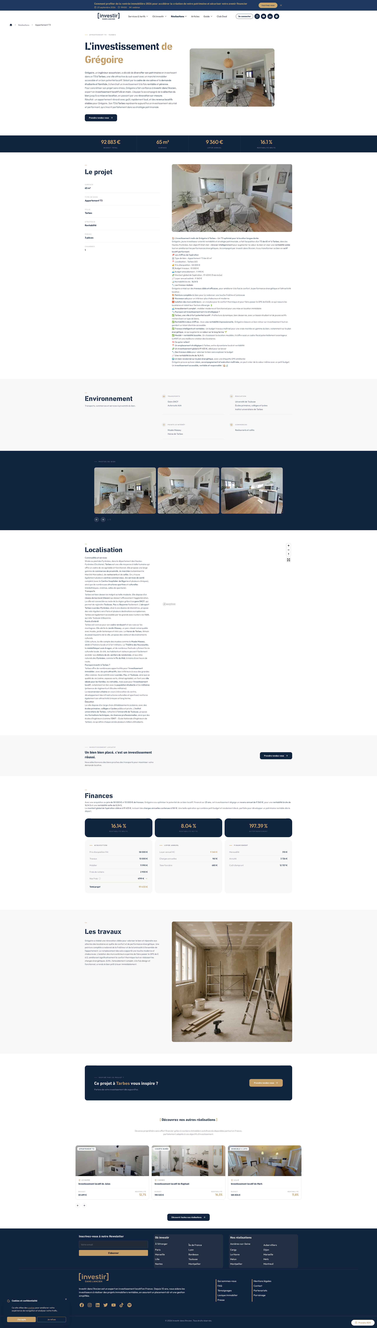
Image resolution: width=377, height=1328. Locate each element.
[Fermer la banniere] (281, 5)
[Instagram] (257, 16)
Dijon (266, 1249)
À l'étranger (161, 1243)
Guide (207, 16)
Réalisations (177, 16)
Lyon (191, 1249)
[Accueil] (10, 24)
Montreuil (268, 1263)
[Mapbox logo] (169, 604)
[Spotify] (276, 16)
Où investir (158, 16)
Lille (157, 1259)
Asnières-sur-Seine (240, 1243)
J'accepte (21, 1319)
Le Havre (235, 1254)
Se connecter (244, 16)
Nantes (159, 1263)
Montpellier (194, 1263)
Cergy (233, 1249)
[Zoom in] (288, 545)
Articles (195, 16)
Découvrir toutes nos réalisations (186, 1217)
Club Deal (222, 16)
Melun (233, 1259)
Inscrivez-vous (268, 5)
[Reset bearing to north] (288, 554)
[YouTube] (263, 16)
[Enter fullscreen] (288, 560)
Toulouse (193, 1259)
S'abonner (113, 1252)
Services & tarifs (136, 16)
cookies (31, 1307)
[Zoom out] (288, 550)
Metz (266, 1259)
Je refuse (51, 1319)
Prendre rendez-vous (99, 117)
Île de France (195, 1244)
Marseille (160, 1254)
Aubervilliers (270, 1244)
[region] (227, 574)
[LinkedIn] (270, 16)
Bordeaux (193, 1254)
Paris (158, 1249)
